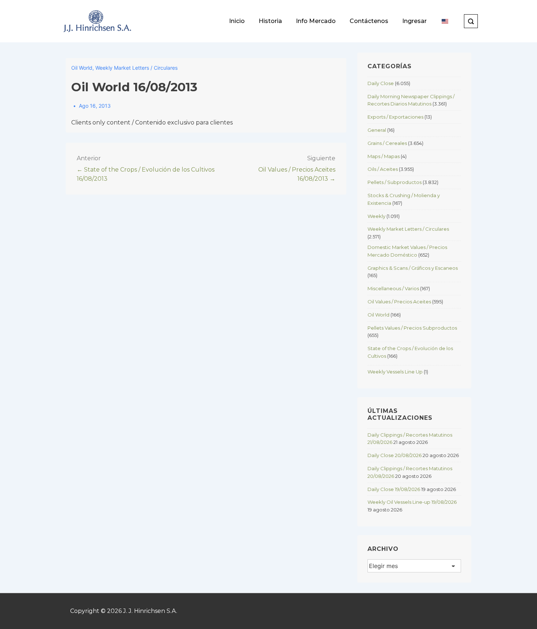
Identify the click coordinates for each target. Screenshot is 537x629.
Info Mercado (316, 21)
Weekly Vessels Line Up (395, 372)
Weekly (376, 216)
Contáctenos (369, 21)
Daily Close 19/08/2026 (393, 489)
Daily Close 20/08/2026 (394, 455)
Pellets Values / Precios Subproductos (412, 328)
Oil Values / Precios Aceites (399, 301)
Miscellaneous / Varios (393, 288)
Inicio (237, 21)
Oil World (81, 68)
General (376, 130)
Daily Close (380, 83)
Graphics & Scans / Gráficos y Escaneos (412, 268)
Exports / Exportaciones (395, 117)
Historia (270, 21)
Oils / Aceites (382, 169)
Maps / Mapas (383, 156)
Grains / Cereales (387, 143)
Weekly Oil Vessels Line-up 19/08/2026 (412, 502)
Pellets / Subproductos (394, 182)
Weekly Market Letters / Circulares (136, 68)
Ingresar (414, 21)
